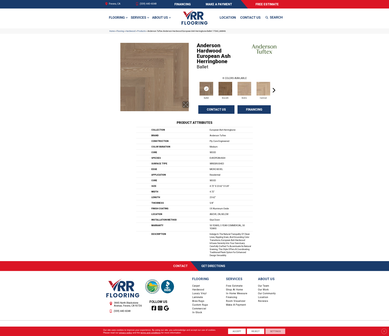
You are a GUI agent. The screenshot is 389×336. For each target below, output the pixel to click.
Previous (195, 85)
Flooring (117, 17)
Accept (237, 331)
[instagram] (160, 308)
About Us (160, 17)
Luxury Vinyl (199, 293)
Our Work (263, 289)
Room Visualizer (235, 301)
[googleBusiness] (166, 308)
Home (112, 31)
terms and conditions (151, 332)
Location (228, 17)
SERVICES (234, 279)
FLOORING (200, 279)
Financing (254, 109)
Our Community (267, 293)
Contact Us (250, 17)
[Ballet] (206, 88)
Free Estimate (234, 285)
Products (141, 31)
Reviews (263, 301)
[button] (127, 18)
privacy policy (125, 332)
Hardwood (130, 31)
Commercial (199, 308)
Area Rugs (198, 301)
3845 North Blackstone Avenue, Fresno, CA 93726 (128, 304)
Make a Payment (236, 304)
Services (138, 17)
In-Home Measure (236, 293)
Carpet (196, 285)
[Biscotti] (225, 88)
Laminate (197, 297)
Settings (275, 331)
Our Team (263, 285)
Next (274, 85)
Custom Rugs (200, 304)
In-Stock (197, 312)
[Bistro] (244, 88)
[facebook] (154, 308)
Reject (255, 331)
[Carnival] (263, 88)
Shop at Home (234, 289)
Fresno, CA (114, 3)
